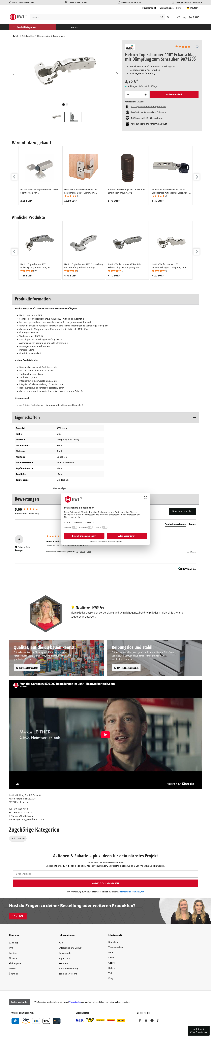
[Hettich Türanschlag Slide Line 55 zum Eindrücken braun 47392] (127, 168)
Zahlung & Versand (68, 973)
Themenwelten (115, 947)
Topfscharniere (17, 838)
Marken (74, 27)
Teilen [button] (89, 552)
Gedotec (112, 962)
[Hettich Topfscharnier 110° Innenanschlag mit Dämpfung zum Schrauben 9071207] (171, 242)
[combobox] (94, 17)
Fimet (111, 957)
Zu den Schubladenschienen (126, 667)
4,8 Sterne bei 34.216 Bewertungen (147, 118)
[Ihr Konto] (184, 17)
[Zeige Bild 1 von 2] (63, 104)
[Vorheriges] (13, 73)
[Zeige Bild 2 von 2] (67, 104)
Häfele (111, 968)
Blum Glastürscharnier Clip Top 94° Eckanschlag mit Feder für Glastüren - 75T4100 (170, 191)
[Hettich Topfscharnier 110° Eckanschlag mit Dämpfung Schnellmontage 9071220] (83, 242)
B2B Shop (13, 942)
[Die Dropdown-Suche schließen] (168, 17)
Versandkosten (75, 1002)
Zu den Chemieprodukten (27, 667)
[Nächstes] (117, 73)
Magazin (13, 958)
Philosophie (15, 963)
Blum (110, 952)
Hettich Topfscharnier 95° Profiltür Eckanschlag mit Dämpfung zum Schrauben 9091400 (124, 266)
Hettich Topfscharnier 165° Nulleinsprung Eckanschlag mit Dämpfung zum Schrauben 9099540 (37, 266)
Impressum (64, 958)
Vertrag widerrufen (19, 1002)
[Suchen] (161, 17)
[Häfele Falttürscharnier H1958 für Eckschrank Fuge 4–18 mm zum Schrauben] (83, 168)
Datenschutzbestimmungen (131, 891)
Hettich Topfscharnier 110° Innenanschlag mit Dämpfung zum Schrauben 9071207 (169, 266)
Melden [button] (82, 552)
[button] (184, 47)
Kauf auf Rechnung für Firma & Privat (149, 123)
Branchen (113, 942)
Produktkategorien (26, 27)
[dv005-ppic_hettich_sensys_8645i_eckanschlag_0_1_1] (65, 71)
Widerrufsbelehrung (69, 968)
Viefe (110, 973)
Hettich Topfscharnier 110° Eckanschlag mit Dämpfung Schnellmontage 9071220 (83, 266)
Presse (12, 968)
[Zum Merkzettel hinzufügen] (197, 47)
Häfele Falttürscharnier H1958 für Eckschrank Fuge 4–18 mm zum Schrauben (80, 191)
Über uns (13, 973)
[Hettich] (130, 47)
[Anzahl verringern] (128, 94)
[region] (65, 81)
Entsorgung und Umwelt (70, 947)
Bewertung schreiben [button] (182, 511)
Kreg (110, 978)
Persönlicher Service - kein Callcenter (149, 112)
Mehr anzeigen (59, 488)
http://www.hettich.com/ (33, 819)
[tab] (175, 525)
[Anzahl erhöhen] (145, 94)
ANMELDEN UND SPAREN (105, 883)
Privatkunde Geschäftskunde (158, 7)
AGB (61, 942)
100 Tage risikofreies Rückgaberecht (148, 106)
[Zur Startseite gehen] (18, 17)
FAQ (11, 947)
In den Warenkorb (174, 94)
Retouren (63, 963)
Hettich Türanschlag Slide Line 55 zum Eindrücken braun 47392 (126, 191)
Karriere (13, 953)
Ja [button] (77, 552)
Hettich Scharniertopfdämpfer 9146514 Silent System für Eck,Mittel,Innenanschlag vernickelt (39, 191)
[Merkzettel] (178, 17)
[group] (40, 175)
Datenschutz (65, 953)
